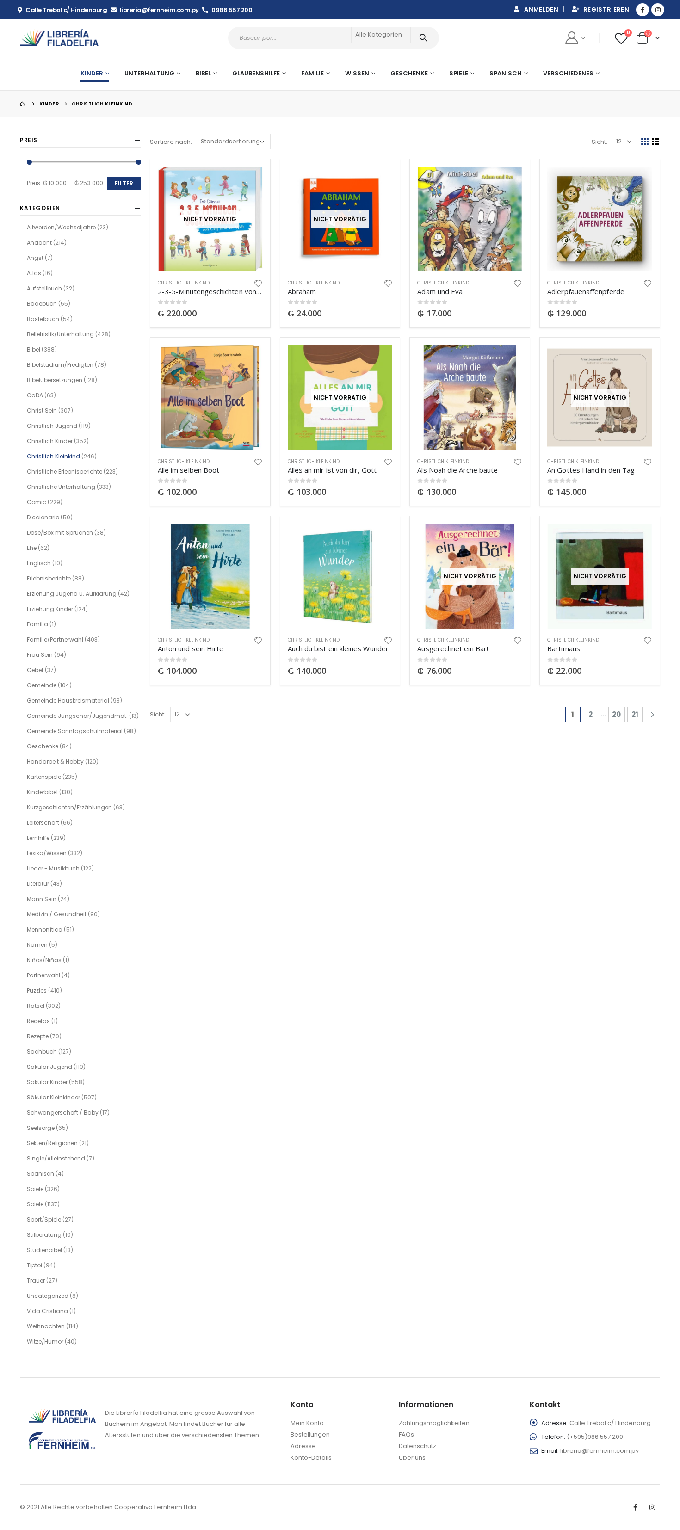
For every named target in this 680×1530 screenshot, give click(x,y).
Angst (35, 258)
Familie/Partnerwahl (55, 639)
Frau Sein (40, 655)
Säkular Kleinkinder (53, 1097)
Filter (124, 183)
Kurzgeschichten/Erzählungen (69, 807)
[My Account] (575, 37)
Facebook (635, 1507)
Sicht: (599, 141)
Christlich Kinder (50, 441)
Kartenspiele (44, 777)
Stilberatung (44, 1235)
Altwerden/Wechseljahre (61, 227)
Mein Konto (307, 1423)
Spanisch (505, 73)
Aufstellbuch (44, 288)
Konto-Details (311, 1457)
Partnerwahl (43, 975)
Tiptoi (34, 1265)
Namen (37, 945)
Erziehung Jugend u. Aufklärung (72, 594)
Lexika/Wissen (47, 853)
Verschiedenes (568, 73)
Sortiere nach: (171, 141)
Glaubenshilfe (256, 73)
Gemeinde (41, 685)
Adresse (303, 1446)
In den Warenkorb (507, 181)
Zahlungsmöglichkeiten (434, 1423)
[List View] (655, 141)
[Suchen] (425, 38)
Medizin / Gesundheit (57, 914)
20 (616, 714)
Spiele (458, 73)
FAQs (406, 1434)
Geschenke (409, 73)
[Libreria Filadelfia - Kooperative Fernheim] (59, 37)
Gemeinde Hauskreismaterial (68, 700)
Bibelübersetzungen (54, 380)
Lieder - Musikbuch (53, 868)
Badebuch (42, 304)
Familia (37, 624)
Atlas (34, 273)
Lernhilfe (38, 838)
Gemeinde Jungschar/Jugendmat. (77, 716)
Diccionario (43, 517)
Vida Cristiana (47, 1311)
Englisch (39, 563)
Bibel (33, 349)
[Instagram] (657, 9)
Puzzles (37, 990)
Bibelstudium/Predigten (60, 365)
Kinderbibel (42, 792)
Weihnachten (46, 1326)
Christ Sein (42, 410)
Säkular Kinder (47, 1082)
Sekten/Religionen (52, 1143)
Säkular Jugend (49, 1067)
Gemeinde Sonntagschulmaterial (75, 731)
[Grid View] (645, 141)
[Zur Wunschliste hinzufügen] (258, 283)
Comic (36, 502)
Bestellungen (310, 1434)
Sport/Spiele (44, 1219)
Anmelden (541, 9)
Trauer (36, 1280)
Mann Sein (41, 899)
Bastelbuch (43, 319)
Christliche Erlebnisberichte (64, 471)
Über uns (412, 1457)
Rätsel (35, 1006)
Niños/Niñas (44, 960)
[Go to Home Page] (23, 104)
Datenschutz (417, 1446)
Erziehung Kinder (50, 609)
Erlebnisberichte (49, 578)
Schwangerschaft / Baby (63, 1113)
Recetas (38, 1021)
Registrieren (606, 9)
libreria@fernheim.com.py (599, 1450)
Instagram (652, 1507)
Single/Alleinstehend (56, 1158)
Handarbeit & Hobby (55, 761)
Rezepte (38, 1036)
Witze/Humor (45, 1341)
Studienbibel (44, 1250)
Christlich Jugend (52, 426)
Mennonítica (44, 929)
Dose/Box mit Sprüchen (60, 533)
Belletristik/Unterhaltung (60, 334)
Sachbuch (42, 1051)
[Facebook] (642, 9)
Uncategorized (47, 1296)
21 (634, 714)
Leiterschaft (43, 823)
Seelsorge (41, 1128)
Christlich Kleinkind (184, 282)
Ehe (32, 548)
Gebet (35, 670)
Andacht (39, 243)
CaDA (35, 395)
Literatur (38, 884)
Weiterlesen (247, 181)
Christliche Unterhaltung (61, 487)
